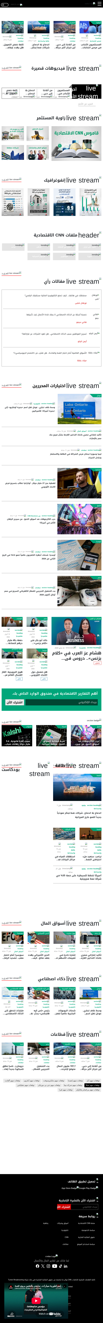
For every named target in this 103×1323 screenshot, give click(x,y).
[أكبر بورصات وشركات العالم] (13, 133)
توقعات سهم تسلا (93, 1085)
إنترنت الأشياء (70, 1044)
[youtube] (54, 1266)
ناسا (21, 1044)
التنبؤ (99, 505)
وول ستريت (70, 933)
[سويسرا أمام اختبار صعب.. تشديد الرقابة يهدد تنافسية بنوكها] (13, 938)
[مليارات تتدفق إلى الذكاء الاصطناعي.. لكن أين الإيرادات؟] (13, 993)
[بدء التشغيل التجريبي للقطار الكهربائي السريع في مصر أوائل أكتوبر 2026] (79, 591)
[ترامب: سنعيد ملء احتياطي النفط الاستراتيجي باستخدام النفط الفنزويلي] (91, 834)
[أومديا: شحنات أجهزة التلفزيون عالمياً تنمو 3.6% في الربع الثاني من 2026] (79, 555)
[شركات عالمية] (13, 152)
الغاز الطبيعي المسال (17, 650)
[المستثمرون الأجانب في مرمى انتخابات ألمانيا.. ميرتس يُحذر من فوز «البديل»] (91, 27)
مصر (99, 577)
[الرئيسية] (90, 3)
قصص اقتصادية (95, 41)
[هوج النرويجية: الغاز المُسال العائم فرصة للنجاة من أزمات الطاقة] (12, 653)
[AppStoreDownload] (70, 1189)
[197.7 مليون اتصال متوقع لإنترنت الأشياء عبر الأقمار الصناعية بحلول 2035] (65, 1049)
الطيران (72, 22)
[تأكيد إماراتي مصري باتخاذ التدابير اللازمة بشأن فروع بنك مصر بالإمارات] (91, 938)
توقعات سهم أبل (93, 1081)
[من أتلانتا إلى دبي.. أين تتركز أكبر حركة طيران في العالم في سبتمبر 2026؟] (65, 27)
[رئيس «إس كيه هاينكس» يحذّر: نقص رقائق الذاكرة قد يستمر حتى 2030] (39, 993)
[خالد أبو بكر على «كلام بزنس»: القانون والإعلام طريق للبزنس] (37, 622)
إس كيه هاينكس (42, 988)
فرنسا (44, 650)
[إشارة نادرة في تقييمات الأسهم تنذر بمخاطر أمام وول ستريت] (65, 938)
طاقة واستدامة (43, 41)
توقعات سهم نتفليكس (25, 1085)
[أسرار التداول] (38, 133)
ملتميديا (82, 648)
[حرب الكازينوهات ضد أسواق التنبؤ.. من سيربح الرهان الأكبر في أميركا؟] (79, 519)
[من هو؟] (38, 152)
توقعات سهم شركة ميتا (73, 1085)
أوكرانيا (98, 469)
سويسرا (20, 933)
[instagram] (48, 1266)
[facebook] (37, 1266)
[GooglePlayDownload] (88, 1189)
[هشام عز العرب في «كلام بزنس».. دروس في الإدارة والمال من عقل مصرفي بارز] (76, 631)
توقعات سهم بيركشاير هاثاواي (88, 1090)
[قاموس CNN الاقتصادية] (76, 143)
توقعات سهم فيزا (66, 1090)
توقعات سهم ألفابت (12, 1081)
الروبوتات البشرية (68, 988)
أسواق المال (82, 431)
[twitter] (65, 1266)
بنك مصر (98, 933)
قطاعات (72, 41)
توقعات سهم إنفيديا (75, 1081)
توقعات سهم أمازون (32, 1081)
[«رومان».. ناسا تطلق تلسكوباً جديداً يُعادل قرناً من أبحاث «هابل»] (13, 1049)
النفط (47, 22)
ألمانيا (98, 22)
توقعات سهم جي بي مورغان (49, 1085)
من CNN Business (34, 516)
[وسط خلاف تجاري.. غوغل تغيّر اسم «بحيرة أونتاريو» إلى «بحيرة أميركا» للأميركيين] (79, 409)
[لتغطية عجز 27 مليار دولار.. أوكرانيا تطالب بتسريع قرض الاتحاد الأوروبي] (79, 483)
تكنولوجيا (37, 403)
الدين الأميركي (43, 933)
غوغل (99, 395)
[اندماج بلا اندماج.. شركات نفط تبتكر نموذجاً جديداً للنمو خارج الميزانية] (39, 27)
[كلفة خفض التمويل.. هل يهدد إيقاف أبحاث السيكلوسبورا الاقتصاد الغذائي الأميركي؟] (13, 27)
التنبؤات (29, 726)
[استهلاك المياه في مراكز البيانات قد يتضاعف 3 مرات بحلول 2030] (64, 834)
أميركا (21, 22)
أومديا (98, 541)
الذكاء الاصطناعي (16, 988)
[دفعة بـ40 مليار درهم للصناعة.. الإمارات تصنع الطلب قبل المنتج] (12, 622)
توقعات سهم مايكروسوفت (53, 1081)
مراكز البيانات (70, 829)
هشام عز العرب (95, 618)
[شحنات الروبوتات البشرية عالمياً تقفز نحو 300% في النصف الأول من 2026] (65, 993)
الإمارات (19, 618)
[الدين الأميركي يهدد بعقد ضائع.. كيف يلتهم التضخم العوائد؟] (39, 938)
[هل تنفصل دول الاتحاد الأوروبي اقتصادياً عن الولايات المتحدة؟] (37, 653)
